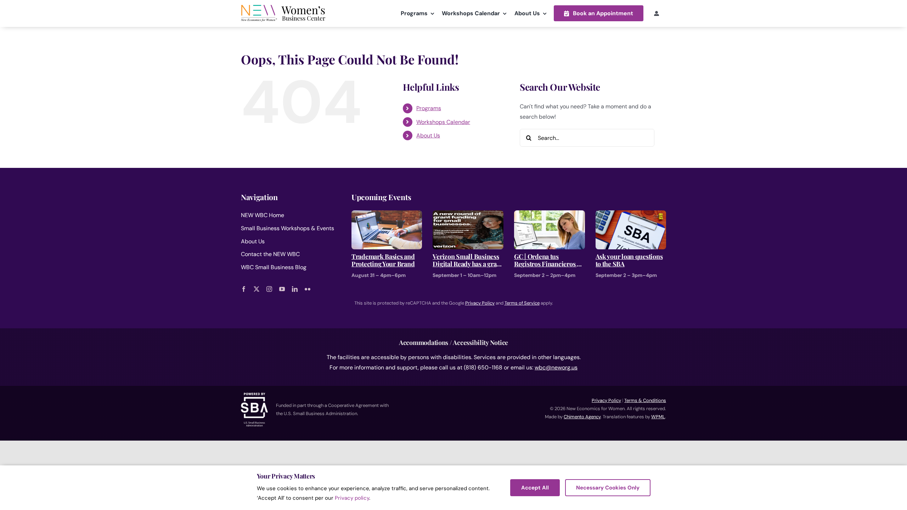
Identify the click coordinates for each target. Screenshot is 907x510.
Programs (428, 108)
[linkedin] (295, 289)
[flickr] (307, 289)
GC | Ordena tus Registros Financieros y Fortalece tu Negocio (547, 260)
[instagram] (269, 289)
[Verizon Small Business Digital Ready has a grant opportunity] (468, 215)
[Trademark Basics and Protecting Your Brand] (386, 215)
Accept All (535, 487)
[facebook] (244, 289)
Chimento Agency (582, 417)
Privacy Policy (606, 400)
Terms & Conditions (645, 400)
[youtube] (282, 289)
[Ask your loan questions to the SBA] (631, 215)
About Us (428, 135)
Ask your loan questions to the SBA (629, 260)
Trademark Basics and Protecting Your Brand (383, 260)
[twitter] (256, 289)
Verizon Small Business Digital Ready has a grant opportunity (467, 260)
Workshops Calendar (443, 122)
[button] (598, 13)
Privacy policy (352, 498)
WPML (658, 417)
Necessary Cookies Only (608, 487)
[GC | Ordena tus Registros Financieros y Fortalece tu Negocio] (549, 215)
